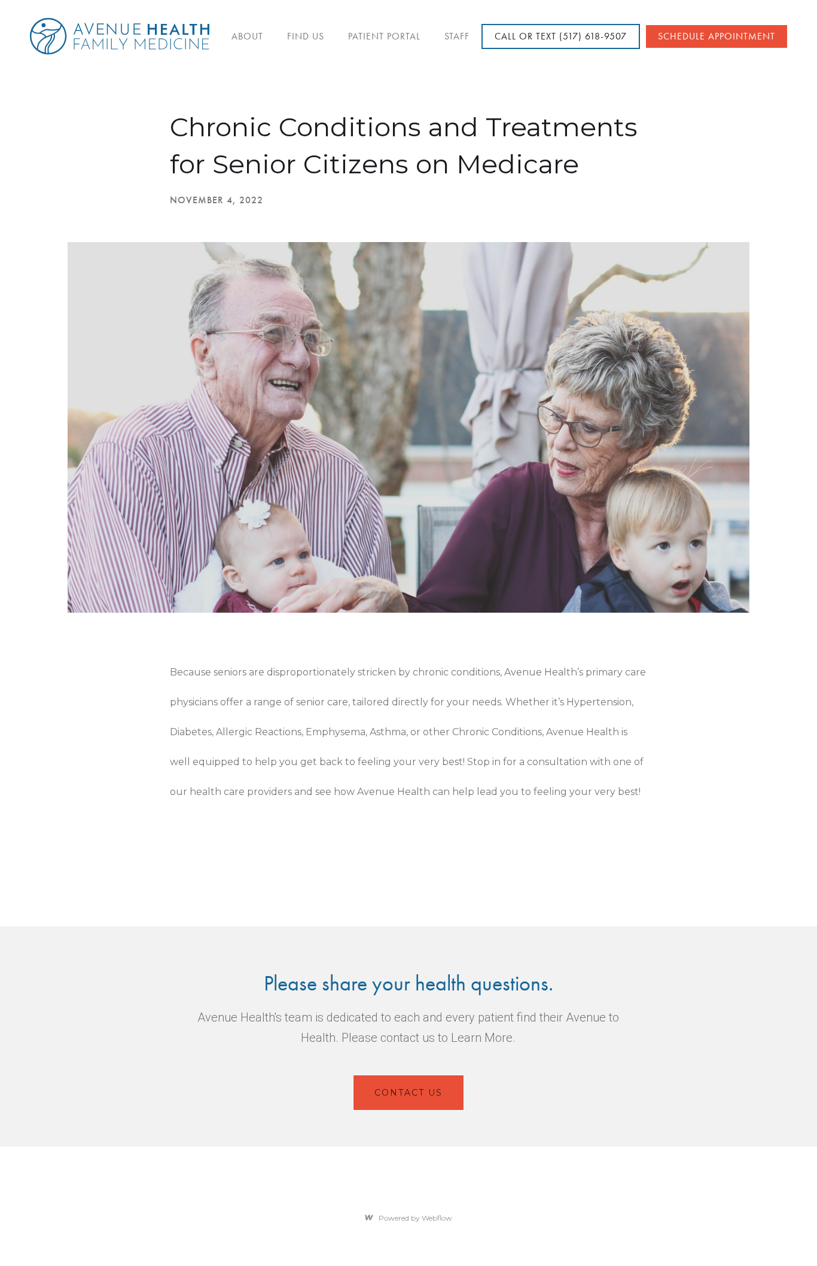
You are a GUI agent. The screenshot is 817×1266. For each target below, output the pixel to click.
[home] (119, 36)
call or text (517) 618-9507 (561, 36)
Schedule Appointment (716, 36)
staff (457, 36)
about (247, 36)
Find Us (305, 36)
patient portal (384, 36)
